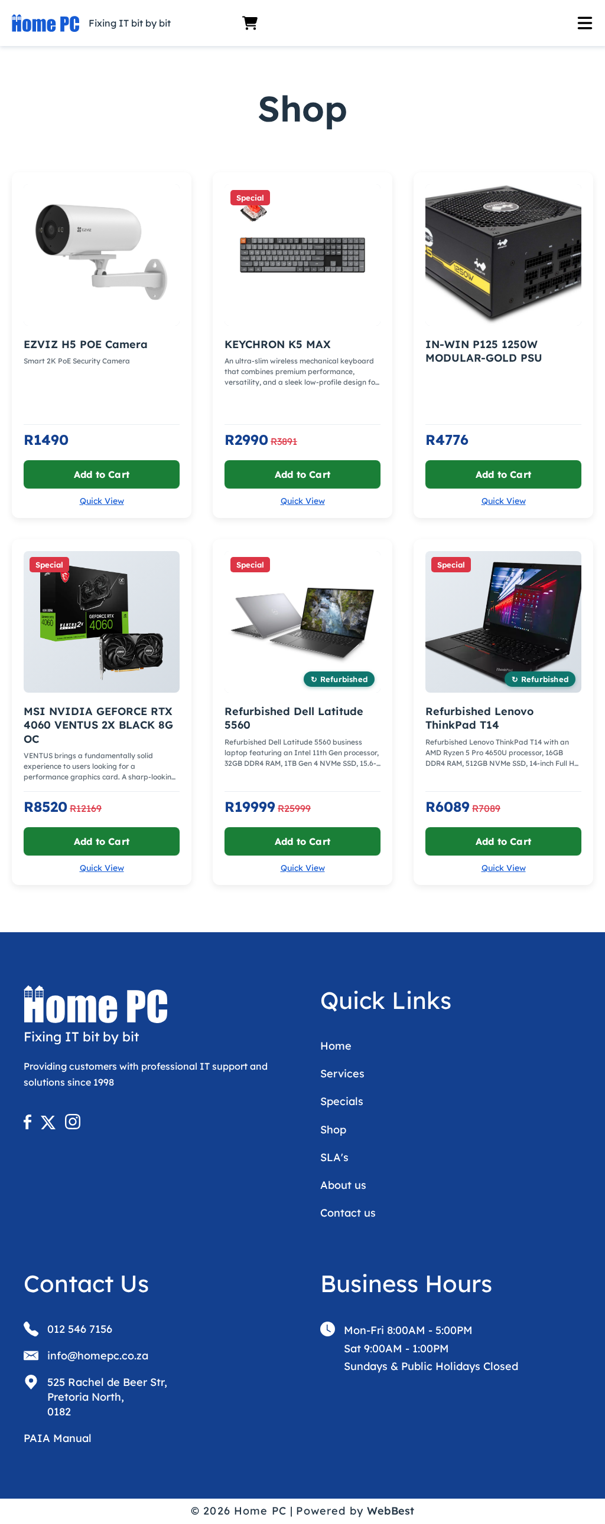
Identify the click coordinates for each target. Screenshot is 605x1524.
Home (336, 1046)
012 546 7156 (79, 1329)
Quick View (102, 501)
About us (343, 1185)
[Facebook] (31, 1125)
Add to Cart (101, 474)
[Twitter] (52, 1125)
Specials (341, 1101)
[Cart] (250, 23)
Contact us (348, 1213)
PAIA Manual (58, 1438)
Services (342, 1073)
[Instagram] (72, 1125)
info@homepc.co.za (97, 1355)
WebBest (390, 1511)
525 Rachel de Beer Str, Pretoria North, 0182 (107, 1396)
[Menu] (429, 23)
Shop (333, 1129)
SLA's (334, 1157)
